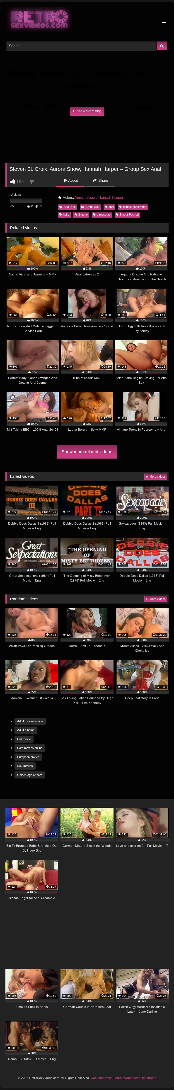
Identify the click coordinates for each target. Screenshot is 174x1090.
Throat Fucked (129, 214)
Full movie (24, 739)
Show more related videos (87, 451)
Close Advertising (87, 111)
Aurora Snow (85, 197)
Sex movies (25, 766)
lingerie (83, 214)
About (73, 180)
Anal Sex (70, 207)
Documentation (102, 1078)
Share (102, 180)
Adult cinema (25, 730)
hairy (66, 214)
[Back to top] (160, 1076)
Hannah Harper (110, 197)
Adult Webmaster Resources (135, 1078)
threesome (104, 214)
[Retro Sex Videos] (87, 20)
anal (111, 207)
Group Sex (92, 207)
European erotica (28, 757)
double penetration (135, 207)
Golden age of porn (29, 775)
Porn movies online (29, 748)
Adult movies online (30, 721)
